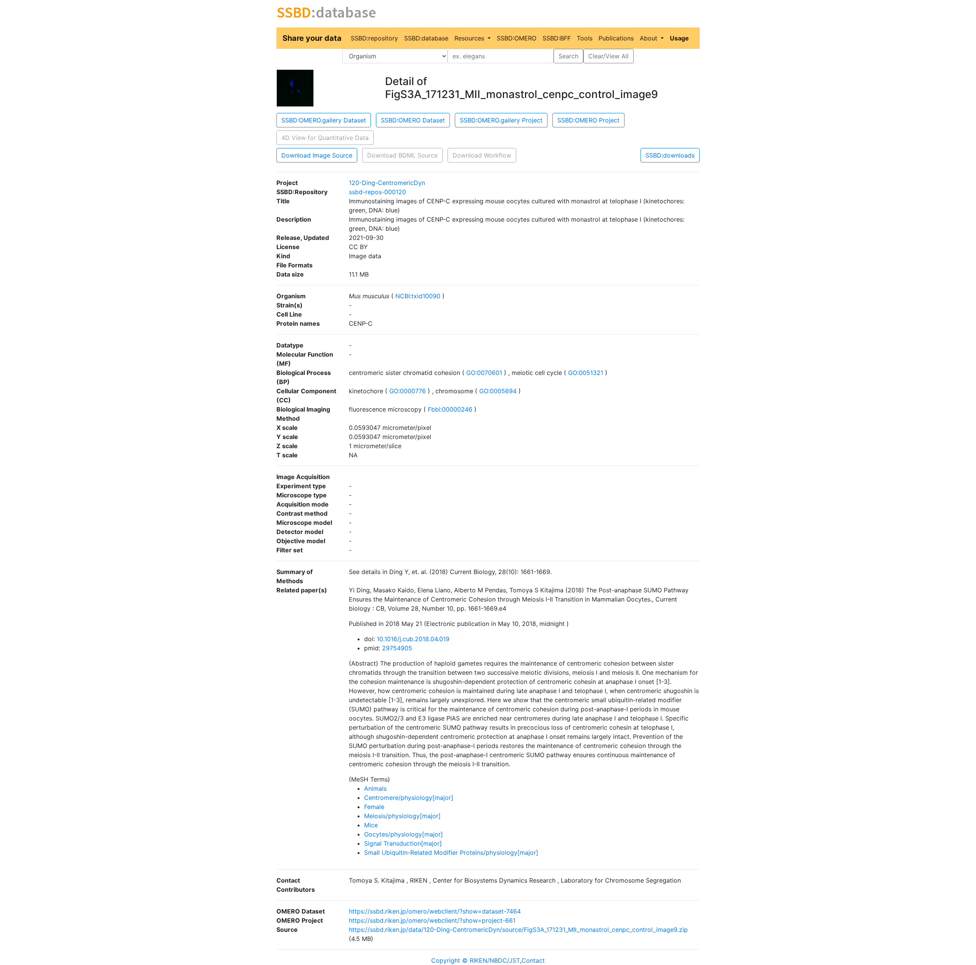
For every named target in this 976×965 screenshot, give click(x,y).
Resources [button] (470, 38)
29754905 (397, 648)
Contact (533, 960)
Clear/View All (608, 56)
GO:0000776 (407, 391)
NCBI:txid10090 (417, 296)
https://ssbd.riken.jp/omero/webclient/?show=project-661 (432, 920)
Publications (616, 38)
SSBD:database (426, 38)
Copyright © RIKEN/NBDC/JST (475, 960)
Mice (371, 825)
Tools (584, 38)
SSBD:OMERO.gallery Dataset (323, 120)
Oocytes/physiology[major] (403, 834)
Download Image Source (316, 155)
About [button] (649, 38)
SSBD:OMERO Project (588, 120)
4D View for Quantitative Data (325, 138)
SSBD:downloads (670, 155)
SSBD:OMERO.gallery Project (501, 120)
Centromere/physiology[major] (408, 797)
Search (568, 56)
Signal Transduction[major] (403, 843)
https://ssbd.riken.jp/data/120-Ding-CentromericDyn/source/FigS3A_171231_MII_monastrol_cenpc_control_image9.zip (518, 929)
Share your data (312, 38)
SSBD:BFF (557, 38)
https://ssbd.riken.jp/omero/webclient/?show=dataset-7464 (435, 911)
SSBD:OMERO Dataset (413, 120)
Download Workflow (482, 155)
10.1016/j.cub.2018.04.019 (413, 639)
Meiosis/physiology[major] (402, 816)
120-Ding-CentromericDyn (387, 183)
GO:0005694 (497, 391)
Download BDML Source (402, 155)
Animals (375, 788)
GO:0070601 (484, 372)
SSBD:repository (374, 38)
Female (374, 807)
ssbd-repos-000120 (377, 192)
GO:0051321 (585, 372)
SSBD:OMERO (516, 38)
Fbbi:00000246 (450, 409)
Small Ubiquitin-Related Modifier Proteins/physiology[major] (451, 852)
